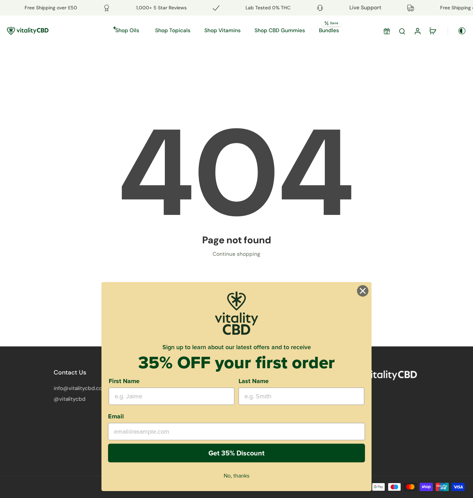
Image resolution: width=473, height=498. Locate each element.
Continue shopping (236, 254)
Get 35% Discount (236, 453)
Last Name (254, 381)
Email (116, 416)
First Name (124, 381)
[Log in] (417, 31)
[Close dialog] (363, 291)
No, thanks (236, 476)
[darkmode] (457, 31)
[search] (402, 31)
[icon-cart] (432, 31)
